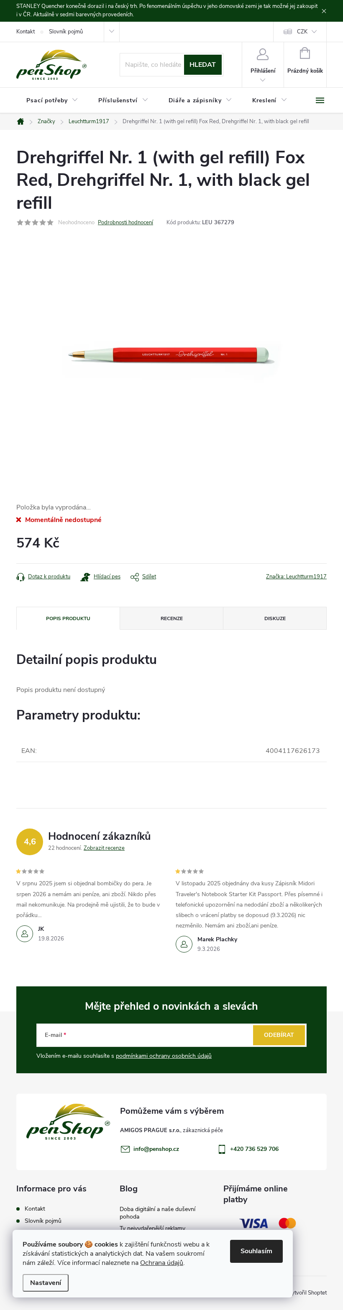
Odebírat (279, 1035)
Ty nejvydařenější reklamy (152, 1228)
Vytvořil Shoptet (307, 1293)
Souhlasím (256, 1251)
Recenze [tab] (172, 618)
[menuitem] (52, 101)
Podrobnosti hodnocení (125, 222)
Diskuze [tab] (275, 618)
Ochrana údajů (161, 1262)
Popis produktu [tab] (68, 618)
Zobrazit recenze (104, 848)
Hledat (202, 64)
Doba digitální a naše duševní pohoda (157, 1213)
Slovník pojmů (66, 31)
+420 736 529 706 (254, 1149)
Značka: (296, 576)
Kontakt (25, 31)
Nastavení (45, 1282)
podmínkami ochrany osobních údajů (164, 1056)
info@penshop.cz (156, 1149)
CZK (302, 31)
